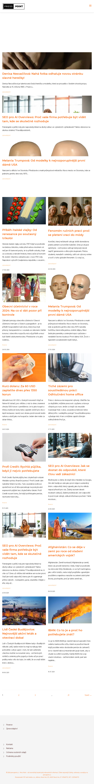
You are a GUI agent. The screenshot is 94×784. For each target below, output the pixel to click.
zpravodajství (6, 92)
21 (68, 695)
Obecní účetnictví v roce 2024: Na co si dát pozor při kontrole (22, 310)
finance (4, 345)
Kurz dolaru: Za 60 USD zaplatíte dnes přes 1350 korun (19, 390)
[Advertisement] (47, 30)
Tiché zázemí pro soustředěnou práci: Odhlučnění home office (65, 390)
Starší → (88, 695)
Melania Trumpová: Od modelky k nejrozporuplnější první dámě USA (68, 310)
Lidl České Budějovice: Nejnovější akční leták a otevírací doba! (19, 633)
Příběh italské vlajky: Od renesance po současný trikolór (19, 234)
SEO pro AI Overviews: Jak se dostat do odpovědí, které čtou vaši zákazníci (69, 470)
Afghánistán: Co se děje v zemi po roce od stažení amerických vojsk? (66, 551)
